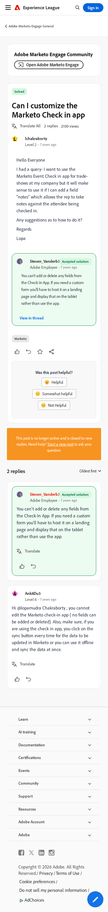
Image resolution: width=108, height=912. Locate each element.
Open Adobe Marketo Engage (52, 64)
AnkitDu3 (33, 593)
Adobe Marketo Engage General (31, 26)
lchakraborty (36, 138)
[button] (30, 126)
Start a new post (60, 444)
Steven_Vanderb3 (45, 261)
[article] (54, 531)
